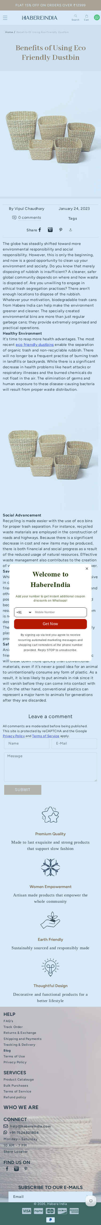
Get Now (50, 624)
